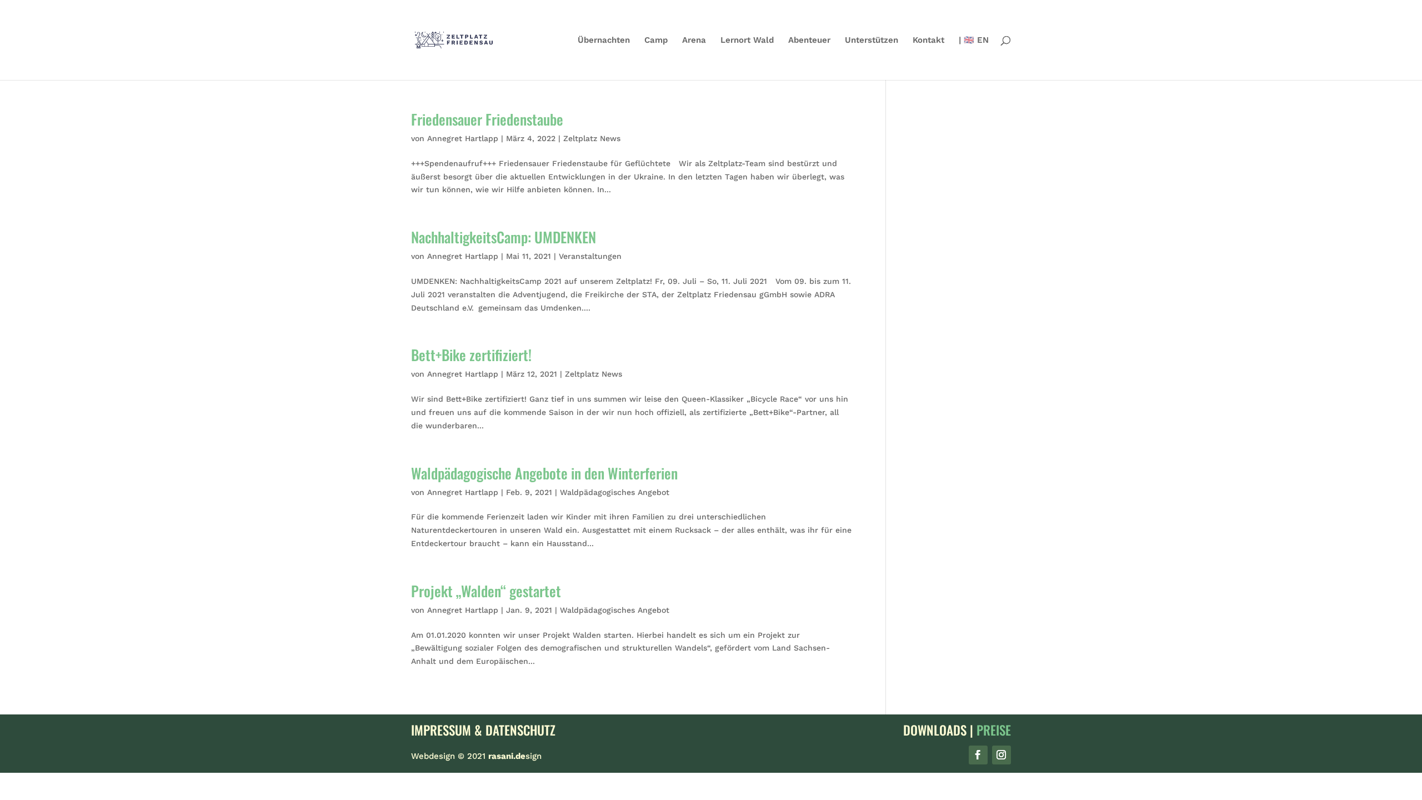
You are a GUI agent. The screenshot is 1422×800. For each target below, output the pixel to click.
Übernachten (604, 40)
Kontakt (928, 40)
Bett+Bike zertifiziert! (471, 355)
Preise (994, 730)
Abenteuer (809, 40)
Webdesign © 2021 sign (476, 756)
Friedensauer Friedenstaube (487, 119)
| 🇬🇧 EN (974, 40)
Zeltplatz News (591, 138)
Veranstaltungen (590, 256)
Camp (656, 40)
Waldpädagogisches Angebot (614, 492)
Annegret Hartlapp (462, 138)
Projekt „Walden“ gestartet (486, 591)
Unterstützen (871, 40)
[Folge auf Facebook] (978, 755)
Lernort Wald (747, 40)
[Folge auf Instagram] (1001, 755)
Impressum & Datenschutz (483, 730)
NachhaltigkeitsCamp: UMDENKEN (503, 237)
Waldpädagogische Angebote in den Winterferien (544, 473)
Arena (694, 40)
